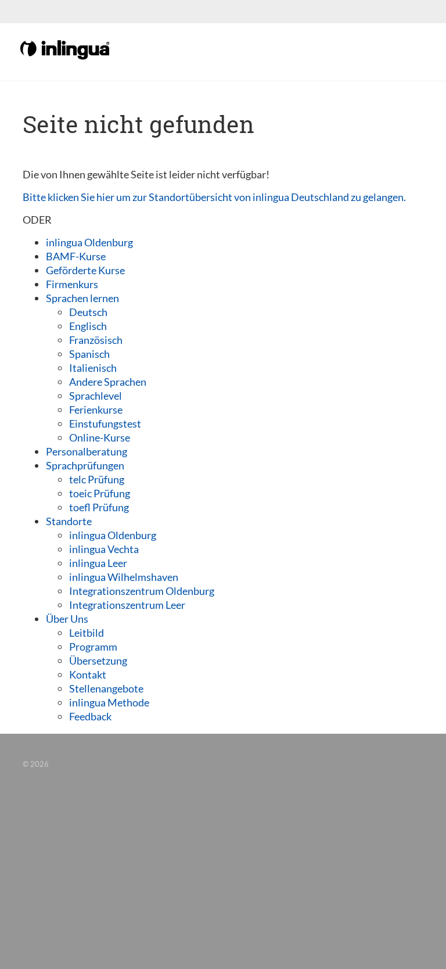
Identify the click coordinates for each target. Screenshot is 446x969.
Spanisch (89, 353)
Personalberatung (86, 451)
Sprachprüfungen (85, 465)
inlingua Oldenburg (89, 242)
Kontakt (87, 674)
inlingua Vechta (104, 549)
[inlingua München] (65, 48)
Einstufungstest (105, 423)
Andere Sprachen (107, 381)
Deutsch (88, 312)
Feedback (90, 716)
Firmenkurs (72, 284)
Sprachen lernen (82, 298)
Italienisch (93, 367)
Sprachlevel (95, 395)
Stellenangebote (106, 688)
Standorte (69, 521)
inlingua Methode (109, 702)
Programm (93, 646)
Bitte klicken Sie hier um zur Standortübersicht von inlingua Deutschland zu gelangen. (214, 197)
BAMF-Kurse (76, 256)
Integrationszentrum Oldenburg (141, 590)
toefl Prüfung (99, 507)
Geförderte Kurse (85, 270)
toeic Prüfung (99, 493)
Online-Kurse (99, 437)
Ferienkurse (96, 409)
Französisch (96, 339)
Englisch (88, 326)
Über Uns (67, 618)
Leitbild (86, 632)
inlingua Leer (98, 563)
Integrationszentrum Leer (127, 604)
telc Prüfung (96, 479)
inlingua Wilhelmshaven (123, 576)
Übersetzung (98, 660)
